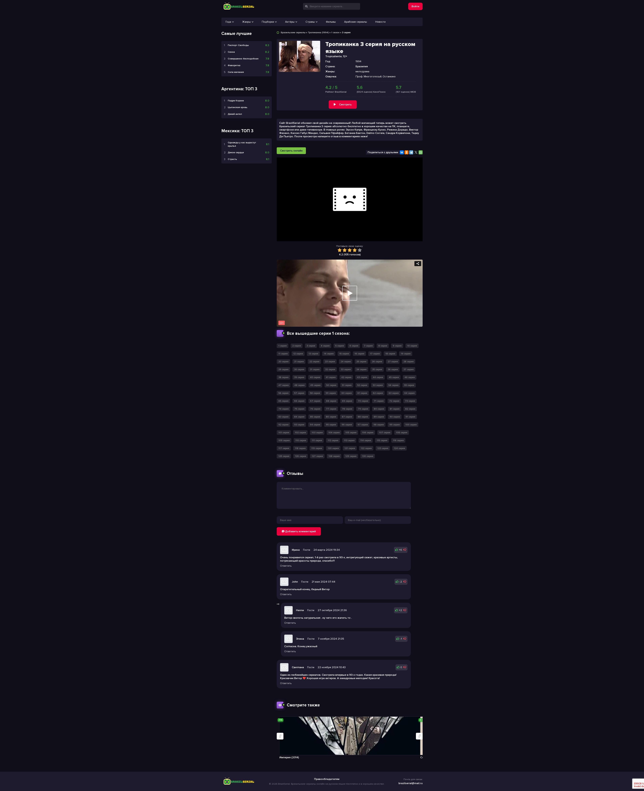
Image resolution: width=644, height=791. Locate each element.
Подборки (268, 21)
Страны (310, 21)
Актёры (289, 21)
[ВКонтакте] (402, 152)
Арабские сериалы (355, 21)
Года (228, 21)
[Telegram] (411, 152)
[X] (416, 152)
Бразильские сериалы (293, 32)
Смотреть (345, 104)
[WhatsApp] (421, 152)
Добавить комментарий (300, 531)
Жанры (246, 21)
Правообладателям (326, 779)
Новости (380, 21)
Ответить (286, 565)
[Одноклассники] (407, 152)
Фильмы (331, 21)
